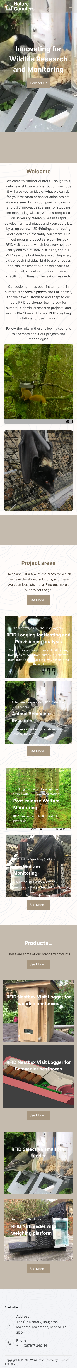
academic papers (34, 292)
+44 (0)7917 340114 (31, 1345)
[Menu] (70, 6)
